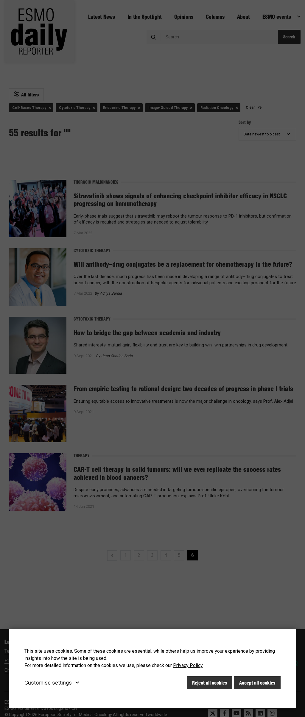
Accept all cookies (257, 683)
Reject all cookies (209, 683)
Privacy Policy (188, 665)
